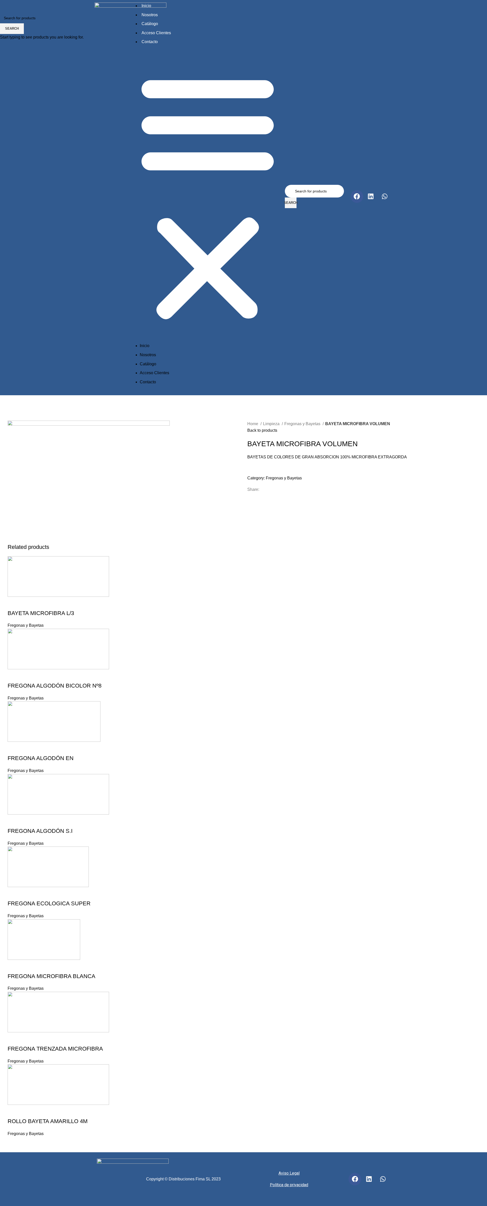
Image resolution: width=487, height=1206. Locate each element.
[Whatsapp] (382, 1179)
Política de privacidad (289, 1184)
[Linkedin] (368, 1179)
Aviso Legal (289, 1173)
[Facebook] (355, 1179)
